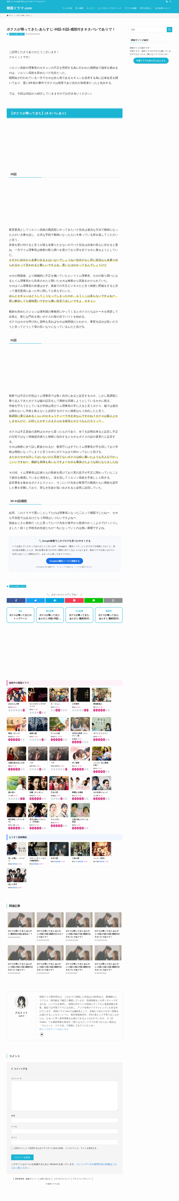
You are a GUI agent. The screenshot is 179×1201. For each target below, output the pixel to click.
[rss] (167, 1)
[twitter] (42, 1034)
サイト (14, 1137)
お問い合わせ (45, 1179)
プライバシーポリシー (82, 1179)
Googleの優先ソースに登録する (65, 561)
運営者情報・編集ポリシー (26, 1179)
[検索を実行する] (169, 29)
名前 (13, 1115)
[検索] (170, 1)
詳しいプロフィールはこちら (54, 1029)
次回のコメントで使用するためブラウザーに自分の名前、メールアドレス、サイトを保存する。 (56, 1148)
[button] (16, 600)
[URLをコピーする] (113, 600)
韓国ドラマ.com (19, 8)
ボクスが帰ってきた (17, 34)
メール (14, 1126)
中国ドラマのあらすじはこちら (151, 60)
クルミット (21, 1012)
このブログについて (61, 1179)
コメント (16, 1078)
